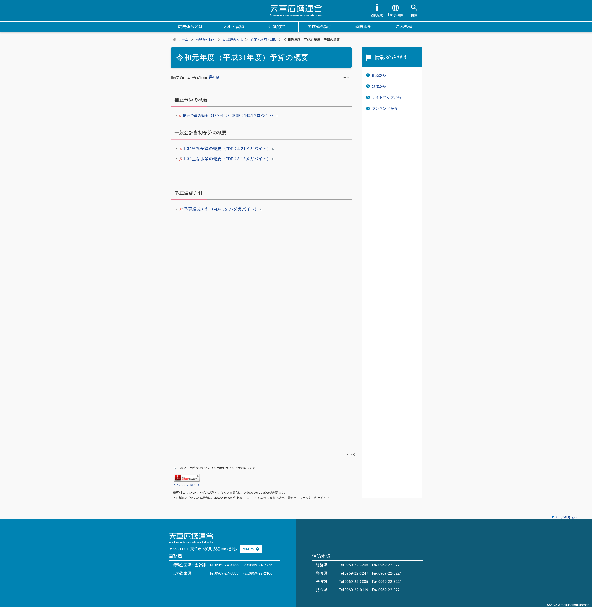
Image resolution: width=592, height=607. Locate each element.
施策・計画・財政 (263, 40)
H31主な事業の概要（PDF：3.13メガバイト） (227, 158)
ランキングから (385, 108)
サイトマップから (386, 97)
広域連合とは (233, 40)
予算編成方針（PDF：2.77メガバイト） (221, 209)
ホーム (183, 40)
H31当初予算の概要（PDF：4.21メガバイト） (227, 148)
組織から (379, 75)
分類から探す (205, 40)
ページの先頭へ (566, 517)
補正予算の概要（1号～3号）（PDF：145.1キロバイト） (229, 115)
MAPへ (248, 549)
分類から (379, 86)
